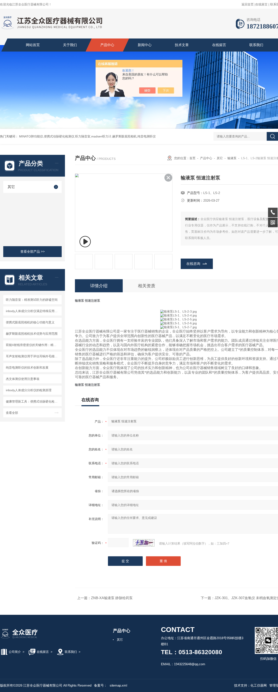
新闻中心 (145, 45)
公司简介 (15, 652)
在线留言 (261, 4)
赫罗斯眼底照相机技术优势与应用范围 (32, 333)
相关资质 (146, 285)
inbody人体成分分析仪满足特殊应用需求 (33, 311)
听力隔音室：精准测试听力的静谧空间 (32, 299)
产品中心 (107, 45)
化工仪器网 (258, 685)
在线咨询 (193, 264)
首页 (192, 158)
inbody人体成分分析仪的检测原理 (28, 390)
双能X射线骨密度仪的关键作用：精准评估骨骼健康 (33, 345)
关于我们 (70, 45)
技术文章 (182, 45)
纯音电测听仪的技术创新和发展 (27, 367)
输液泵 (232, 158)
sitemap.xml (118, 685)
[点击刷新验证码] (144, 543)
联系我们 (256, 45)
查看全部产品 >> (32, 251)
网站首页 (33, 45)
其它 (11, 187)
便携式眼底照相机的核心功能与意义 (30, 322)
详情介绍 (99, 285)
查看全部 (12, 413)
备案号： (100, 685)
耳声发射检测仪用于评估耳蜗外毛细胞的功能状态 (33, 356)
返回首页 (248, 4)
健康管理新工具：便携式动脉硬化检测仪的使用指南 (33, 401)
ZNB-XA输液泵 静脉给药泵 (112, 598)
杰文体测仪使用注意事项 (22, 379)
